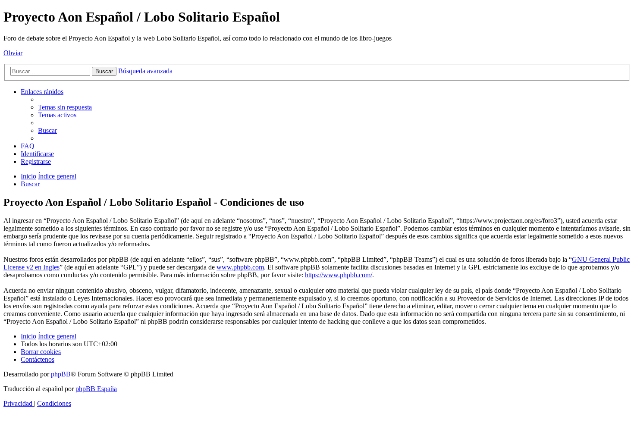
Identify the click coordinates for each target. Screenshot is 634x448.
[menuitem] (65, 107)
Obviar (12, 52)
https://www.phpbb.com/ (338, 275)
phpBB (61, 374)
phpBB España (96, 388)
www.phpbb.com (240, 267)
